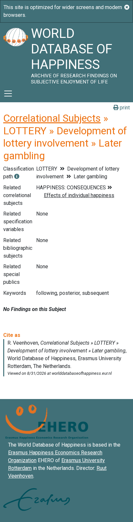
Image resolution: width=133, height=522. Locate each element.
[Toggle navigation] (8, 93)
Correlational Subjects (52, 118)
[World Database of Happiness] (15, 54)
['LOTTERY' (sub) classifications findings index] (16, 176)
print (124, 108)
